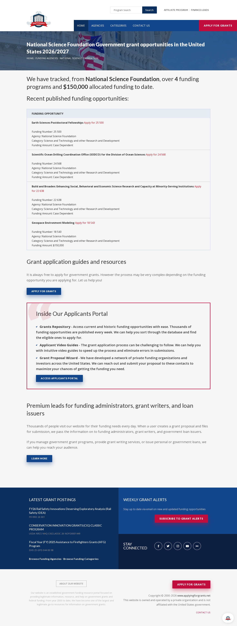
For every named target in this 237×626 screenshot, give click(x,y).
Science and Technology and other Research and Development (81, 140)
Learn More (39, 458)
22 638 (57, 200)
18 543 (57, 232)
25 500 (57, 131)
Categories (118, 25)
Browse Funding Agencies (45, 558)
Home (81, 25)
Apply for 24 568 (156, 154)
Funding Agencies (46, 58)
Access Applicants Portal (59, 378)
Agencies (97, 25)
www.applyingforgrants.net (193, 595)
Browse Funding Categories (81, 558)
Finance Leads (200, 10)
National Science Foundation (79, 58)
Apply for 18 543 (85, 223)
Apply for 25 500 (94, 122)
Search (149, 9)
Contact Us (141, 25)
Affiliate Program (176, 10)
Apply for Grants (218, 25)
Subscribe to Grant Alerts (181, 518)
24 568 (57, 163)
